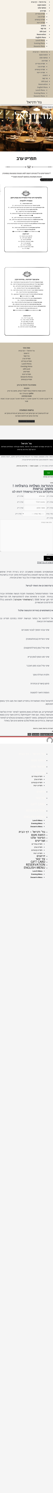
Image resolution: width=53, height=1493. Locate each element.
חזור (51, 483)
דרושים (43, 26)
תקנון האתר (34, 466)
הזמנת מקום (41, 5)
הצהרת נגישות (48, 728)
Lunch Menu (40, 40)
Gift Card (43, 31)
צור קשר (43, 28)
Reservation (41, 34)
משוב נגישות (37, 728)
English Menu (41, 37)
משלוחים (10, 446)
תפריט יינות (41, 23)
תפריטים (43, 11)
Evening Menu (39, 43)
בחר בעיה (49, 513)
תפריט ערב (41, 17)
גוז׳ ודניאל (28, 446)
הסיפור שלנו (42, 8)
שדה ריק (50, 496)
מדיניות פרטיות (22, 449)
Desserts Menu (39, 46)
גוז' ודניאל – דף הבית (27, 351)
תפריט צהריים (40, 14)
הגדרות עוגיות (48, 477)
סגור (48, 473)
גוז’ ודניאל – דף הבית (38, 2)
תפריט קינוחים (40, 20)
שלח (48, 558)
